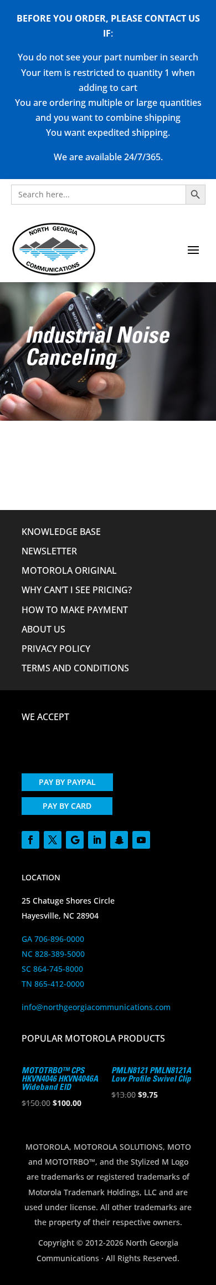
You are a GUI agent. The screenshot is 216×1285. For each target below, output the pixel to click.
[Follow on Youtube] (141, 840)
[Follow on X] (52, 840)
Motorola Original (69, 570)
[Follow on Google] (75, 840)
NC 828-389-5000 (53, 954)
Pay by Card (67, 805)
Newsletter (49, 551)
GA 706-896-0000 (53, 939)
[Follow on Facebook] (30, 840)
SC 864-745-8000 (52, 968)
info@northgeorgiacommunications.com (96, 1007)
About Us (43, 629)
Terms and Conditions (75, 668)
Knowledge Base (61, 532)
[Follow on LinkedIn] (97, 840)
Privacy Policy (56, 648)
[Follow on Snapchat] (119, 840)
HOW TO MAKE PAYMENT (75, 610)
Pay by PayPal (67, 782)
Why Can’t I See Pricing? (77, 590)
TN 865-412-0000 (53, 983)
